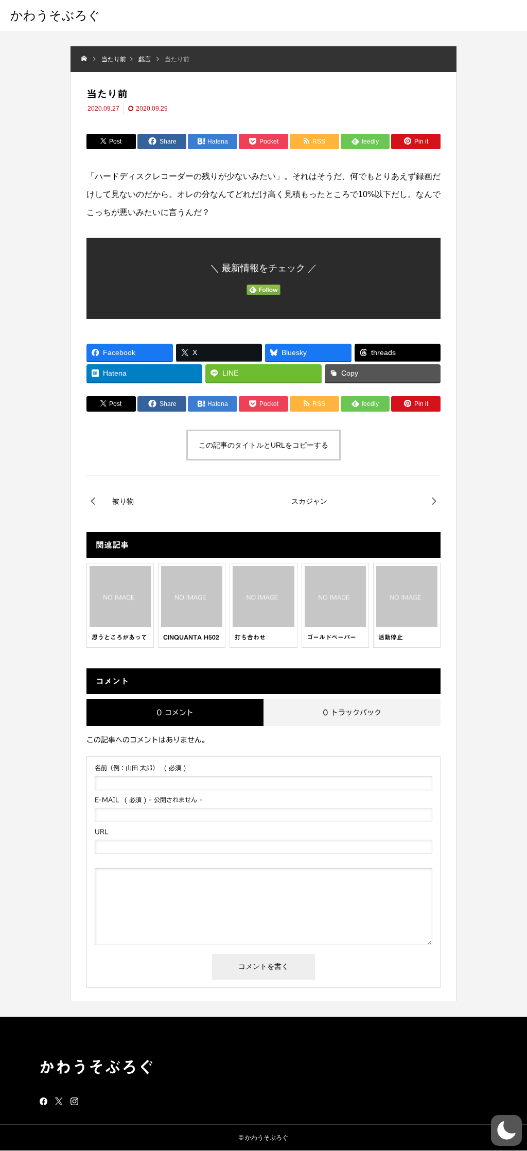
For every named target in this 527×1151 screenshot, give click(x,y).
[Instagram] (74, 1101)
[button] (506, 1130)
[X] (59, 1101)
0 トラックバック (352, 712)
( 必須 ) (140, 768)
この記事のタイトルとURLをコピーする (263, 445)
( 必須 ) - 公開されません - (148, 799)
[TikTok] (90, 1101)
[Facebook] (44, 1101)
